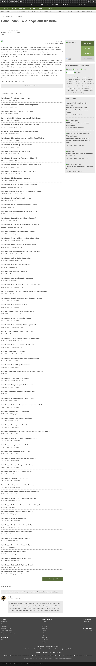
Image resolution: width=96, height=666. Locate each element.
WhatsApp (45, 639)
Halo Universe (86, 624)
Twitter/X (44, 637)
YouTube (44, 642)
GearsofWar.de (87, 621)
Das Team (4, 624)
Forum (87, 48)
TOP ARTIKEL (71, 98)
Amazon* (88, 53)
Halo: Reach (18, 16)
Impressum (4, 621)
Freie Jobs (4, 626)
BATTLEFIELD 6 (87, 12)
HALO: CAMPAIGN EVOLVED (41, 12)
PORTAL (33, 4)
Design (23, 664)
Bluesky (44, 621)
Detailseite (87, 43)
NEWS (14, 8)
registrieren (54, 592)
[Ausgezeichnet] (78, 72)
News (7, 16)
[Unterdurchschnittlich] (77, 69)
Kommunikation (32, 664)
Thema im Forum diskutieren (15, 81)
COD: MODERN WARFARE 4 (21, 12)
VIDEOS (32, 8)
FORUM (50, 8)
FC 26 (64, 12)
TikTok (43, 633)
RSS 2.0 (3, 640)
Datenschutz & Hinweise (8, 633)
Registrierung (18, 1)
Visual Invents (14, 664)
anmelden (42, 592)
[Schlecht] (69, 69)
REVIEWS (23, 8)
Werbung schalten (6, 628)
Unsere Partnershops (7, 630)
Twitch (43, 635)
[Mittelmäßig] (85, 69)
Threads (44, 630)
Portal (2, 16)
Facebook (44, 626)
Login (10, 1)
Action (12, 16)
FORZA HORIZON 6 (74, 12)
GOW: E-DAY (56, 12)
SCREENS (41, 8)
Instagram (44, 628)
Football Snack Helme (89, 631)
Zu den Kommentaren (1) (32, 86)
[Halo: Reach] (73, 51)
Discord (44, 624)
